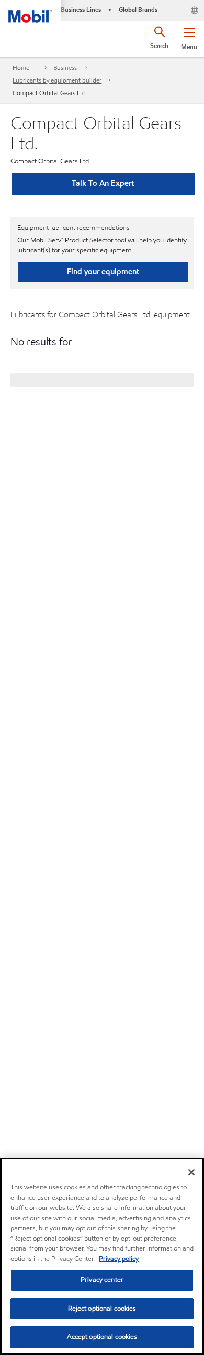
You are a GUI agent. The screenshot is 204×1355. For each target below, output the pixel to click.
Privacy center (102, 1279)
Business (65, 67)
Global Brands (138, 9)
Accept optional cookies (102, 1336)
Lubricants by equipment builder (57, 80)
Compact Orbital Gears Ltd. (50, 92)
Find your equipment (103, 271)
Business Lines (81, 9)
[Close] (191, 1172)
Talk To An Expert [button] (103, 183)
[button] (189, 36)
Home (21, 67)
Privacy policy (119, 1259)
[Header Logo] (30, 11)
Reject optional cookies (102, 1308)
